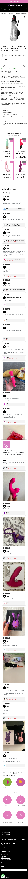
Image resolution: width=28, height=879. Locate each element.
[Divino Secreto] (15, 5)
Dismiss (6, 457)
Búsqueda (3, 850)
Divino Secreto (15, 876)
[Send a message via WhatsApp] (3, 876)
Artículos (3, 861)
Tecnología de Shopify (5, 877)
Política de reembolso (5, 857)
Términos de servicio (5, 851)
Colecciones (11, 13)
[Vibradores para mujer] (7, 782)
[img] (6, 196)
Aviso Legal (3, 856)
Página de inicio (4, 13)
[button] (3, 65)
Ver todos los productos (14, 184)
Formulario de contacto (6, 832)
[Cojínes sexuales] (20, 782)
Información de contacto (6, 859)
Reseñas (2, 862)
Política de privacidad (5, 853)
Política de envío (4, 854)
